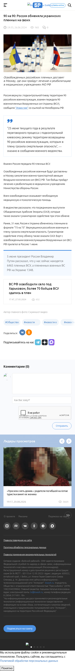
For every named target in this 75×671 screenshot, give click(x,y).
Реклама (22, 516)
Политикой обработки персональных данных (29, 660)
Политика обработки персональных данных (24, 547)
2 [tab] (34, 647)
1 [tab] (31, 647)
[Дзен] (44, 342)
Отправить (62, 425)
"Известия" (21, 108)
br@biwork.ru (36, 592)
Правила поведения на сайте (17, 540)
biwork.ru (49, 583)
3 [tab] (37, 647)
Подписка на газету (58, 516)
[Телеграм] (37, 342)
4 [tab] (40, 647)
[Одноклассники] (29, 332)
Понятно (7, 668)
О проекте (9, 516)
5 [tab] (43, 647)
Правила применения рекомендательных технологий (29, 554)
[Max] (51, 342)
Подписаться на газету (19, 628)
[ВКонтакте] (22, 332)
